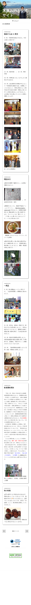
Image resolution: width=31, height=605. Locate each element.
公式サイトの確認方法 (15, 546)
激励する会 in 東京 (11, 34)
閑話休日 (7, 179)
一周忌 (6, 286)
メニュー (16, 21)
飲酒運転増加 (9, 388)
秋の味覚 (7, 490)
